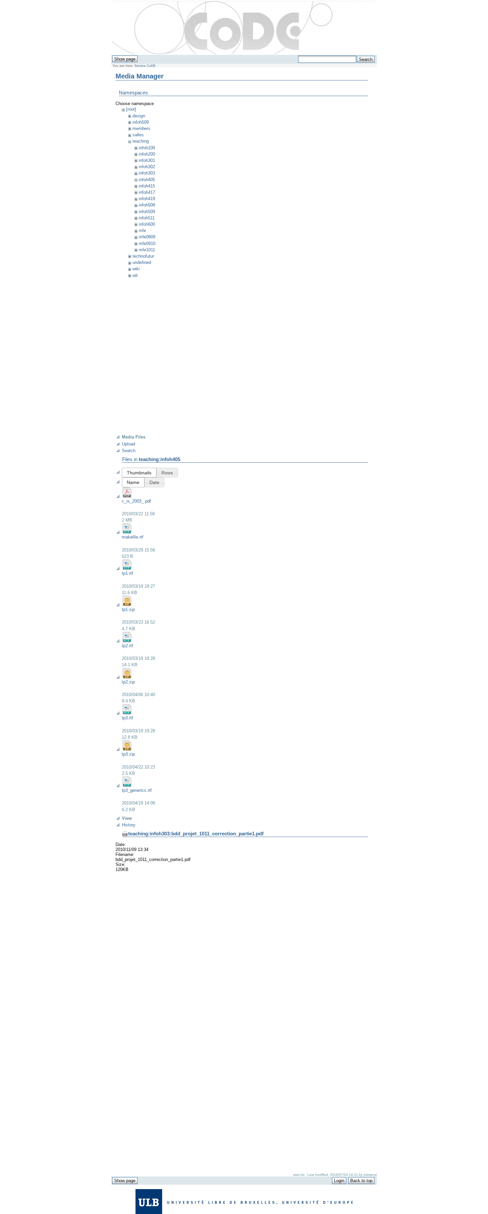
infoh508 (147, 204)
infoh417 (147, 192)
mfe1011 (147, 249)
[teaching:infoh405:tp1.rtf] (127, 568)
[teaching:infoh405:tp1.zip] (127, 604)
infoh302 (147, 166)
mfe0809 (147, 236)
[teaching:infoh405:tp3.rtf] (127, 713)
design (138, 115)
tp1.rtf (127, 573)
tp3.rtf (127, 717)
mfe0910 (147, 243)
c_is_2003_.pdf (136, 501)
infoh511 (147, 217)
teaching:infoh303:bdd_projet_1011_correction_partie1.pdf (196, 833)
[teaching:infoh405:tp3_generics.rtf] (127, 785)
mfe (142, 230)
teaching (140, 141)
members (141, 128)
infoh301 (147, 160)
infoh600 (147, 224)
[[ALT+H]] (244, 28)
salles (138, 134)
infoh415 (147, 185)
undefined (141, 262)
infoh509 (140, 122)
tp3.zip (128, 754)
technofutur (143, 256)
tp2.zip (128, 681)
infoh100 (147, 147)
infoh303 (147, 173)
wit (135, 275)
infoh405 (147, 179)
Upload (128, 443)
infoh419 (147, 198)
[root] (131, 109)
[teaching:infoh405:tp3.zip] (127, 749)
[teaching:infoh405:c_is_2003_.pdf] (127, 496)
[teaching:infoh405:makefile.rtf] (127, 532)
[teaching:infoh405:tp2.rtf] (127, 641)
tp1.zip (128, 609)
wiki (136, 268)
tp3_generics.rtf (137, 790)
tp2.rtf (127, 645)
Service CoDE (145, 65)
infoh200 (147, 154)
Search (128, 450)
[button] (139, 472)
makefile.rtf (132, 537)
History (128, 824)
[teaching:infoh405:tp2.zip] (127, 677)
